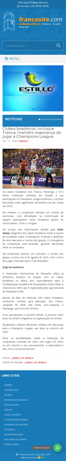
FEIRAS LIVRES (11, 444)
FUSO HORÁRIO (12, 414)
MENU (14, 59)
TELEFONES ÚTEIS (13, 434)
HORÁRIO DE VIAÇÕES (16, 424)
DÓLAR (8, 409)
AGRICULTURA (11, 405)
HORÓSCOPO (11, 390)
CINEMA (8, 385)
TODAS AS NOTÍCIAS (51, 119)
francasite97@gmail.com (33, 2)
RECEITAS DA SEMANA (16, 400)
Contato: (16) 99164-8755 (34, 6)
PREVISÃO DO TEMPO (15, 439)
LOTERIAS (9, 429)
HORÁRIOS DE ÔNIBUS (16, 419)
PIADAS (8, 395)
